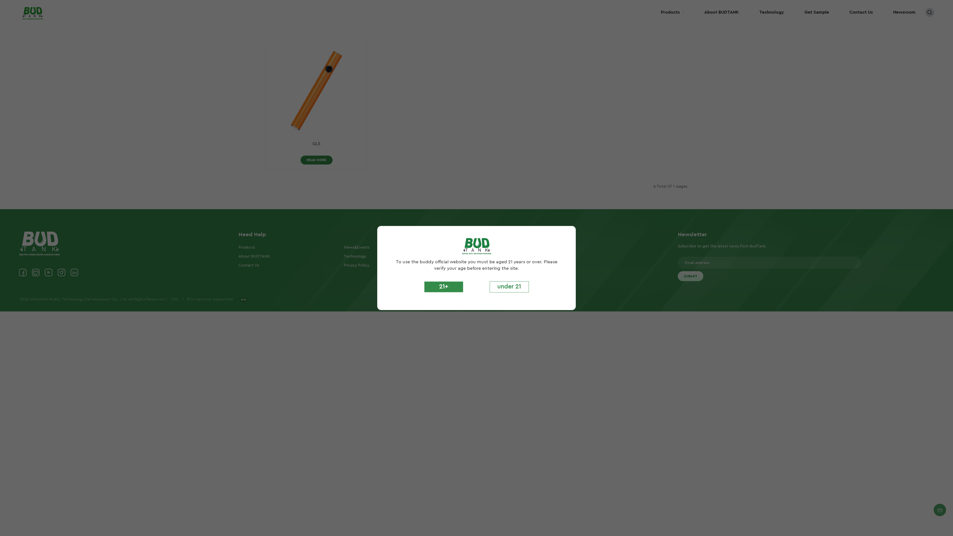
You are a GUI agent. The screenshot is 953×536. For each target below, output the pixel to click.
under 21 (509, 287)
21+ (443, 287)
